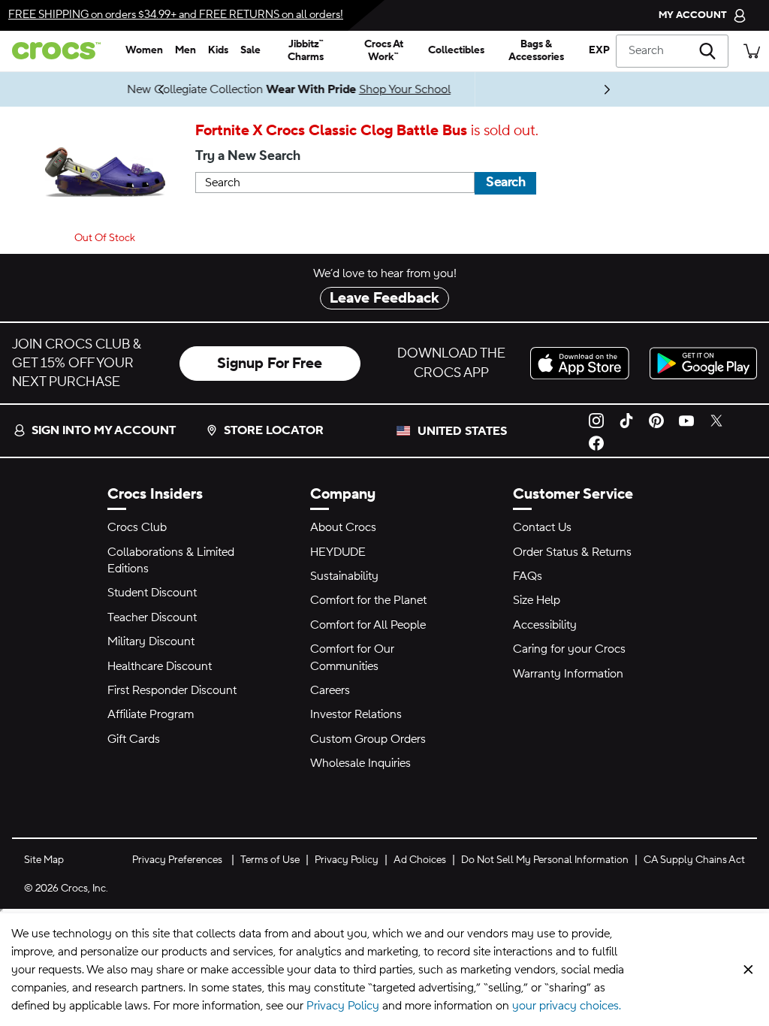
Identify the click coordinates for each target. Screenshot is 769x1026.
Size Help (536, 600)
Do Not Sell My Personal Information (545, 860)
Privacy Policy (346, 860)
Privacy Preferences (177, 860)
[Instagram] (596, 419)
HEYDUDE (338, 552)
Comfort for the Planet (368, 600)
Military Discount (151, 641)
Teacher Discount (152, 617)
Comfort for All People (368, 624)
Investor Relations (356, 714)
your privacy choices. (566, 1005)
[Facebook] (596, 442)
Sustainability (344, 576)
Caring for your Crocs (569, 648)
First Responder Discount (172, 690)
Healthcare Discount (159, 666)
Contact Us (542, 527)
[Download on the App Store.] (584, 363)
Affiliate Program (150, 714)
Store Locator (274, 430)
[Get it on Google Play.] (703, 363)
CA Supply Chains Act (694, 860)
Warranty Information (568, 673)
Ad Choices (420, 860)
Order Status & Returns (572, 552)
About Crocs (343, 527)
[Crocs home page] (59, 50)
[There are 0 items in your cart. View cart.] (751, 50)
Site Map (44, 860)
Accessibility (545, 624)
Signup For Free (269, 363)
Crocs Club (137, 527)
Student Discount (152, 592)
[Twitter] (716, 419)
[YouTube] (686, 419)
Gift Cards (133, 739)
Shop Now (239, 89)
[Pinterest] (656, 419)
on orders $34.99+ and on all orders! (175, 15)
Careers (330, 690)
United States (462, 431)
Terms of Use (270, 860)
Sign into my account (104, 430)
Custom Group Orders (368, 739)
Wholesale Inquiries (360, 763)
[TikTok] (626, 419)
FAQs (527, 576)
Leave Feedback (384, 298)
